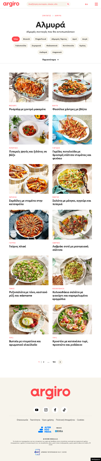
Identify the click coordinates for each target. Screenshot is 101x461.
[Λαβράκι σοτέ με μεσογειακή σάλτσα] (72, 224)
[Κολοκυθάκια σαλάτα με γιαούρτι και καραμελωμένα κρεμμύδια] (72, 270)
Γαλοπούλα (20, 45)
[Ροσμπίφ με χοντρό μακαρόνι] (29, 87)
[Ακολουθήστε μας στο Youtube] (36, 410)
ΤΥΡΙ (11, 338)
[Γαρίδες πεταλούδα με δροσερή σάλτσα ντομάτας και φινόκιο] (72, 130)
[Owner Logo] (44, 429)
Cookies (80, 420)
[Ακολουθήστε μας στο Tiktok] (64, 410)
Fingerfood (40, 39)
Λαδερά (43, 52)
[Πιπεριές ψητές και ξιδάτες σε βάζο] (29, 130)
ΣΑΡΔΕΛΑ (13, 197)
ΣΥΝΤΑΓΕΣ (46, 15)
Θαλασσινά (51, 45)
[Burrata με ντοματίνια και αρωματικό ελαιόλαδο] (29, 319)
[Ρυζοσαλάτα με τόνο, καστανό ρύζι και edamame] (29, 270)
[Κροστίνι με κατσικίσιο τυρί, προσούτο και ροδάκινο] (72, 319)
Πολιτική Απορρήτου (65, 420)
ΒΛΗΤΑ (55, 106)
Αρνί (74, 39)
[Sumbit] (68, 4)
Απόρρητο (96, 459)
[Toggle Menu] (96, 4)
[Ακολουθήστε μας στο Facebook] (55, 410)
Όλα (16, 39)
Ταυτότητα (35, 420)
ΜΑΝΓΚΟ (55, 197)
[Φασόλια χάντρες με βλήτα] (72, 87)
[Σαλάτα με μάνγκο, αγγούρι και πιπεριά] (72, 179)
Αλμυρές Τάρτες (59, 39)
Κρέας (83, 45)
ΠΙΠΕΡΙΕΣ (13, 148)
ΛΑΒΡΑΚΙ (56, 243)
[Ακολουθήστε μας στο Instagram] (46, 410)
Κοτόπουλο (68, 45)
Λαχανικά (57, 52)
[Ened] (59, 431)
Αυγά (84, 39)
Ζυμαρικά (36, 45)
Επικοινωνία (22, 420)
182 (54, 362)
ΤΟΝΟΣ (11, 289)
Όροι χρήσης (48, 420)
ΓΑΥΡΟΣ (12, 243)
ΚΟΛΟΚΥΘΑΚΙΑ (58, 289)
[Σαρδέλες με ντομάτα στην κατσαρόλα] (29, 179)
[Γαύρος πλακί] (29, 224)
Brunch (26, 39)
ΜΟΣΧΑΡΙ (13, 106)
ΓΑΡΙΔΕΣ (56, 148)
